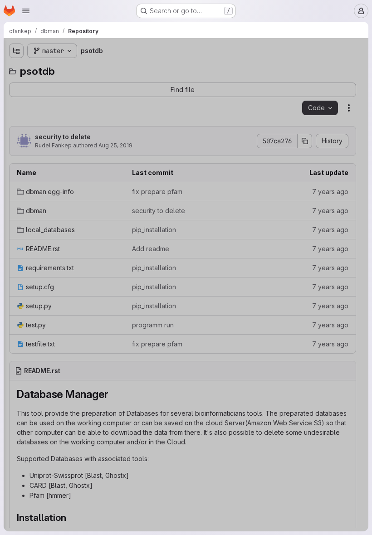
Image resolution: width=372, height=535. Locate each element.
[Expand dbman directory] (16, 99)
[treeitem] (75, 85)
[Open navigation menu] (26, 11)
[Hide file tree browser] (16, 51)
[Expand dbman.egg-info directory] (16, 84)
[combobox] (74, 69)
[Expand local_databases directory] (16, 113)
